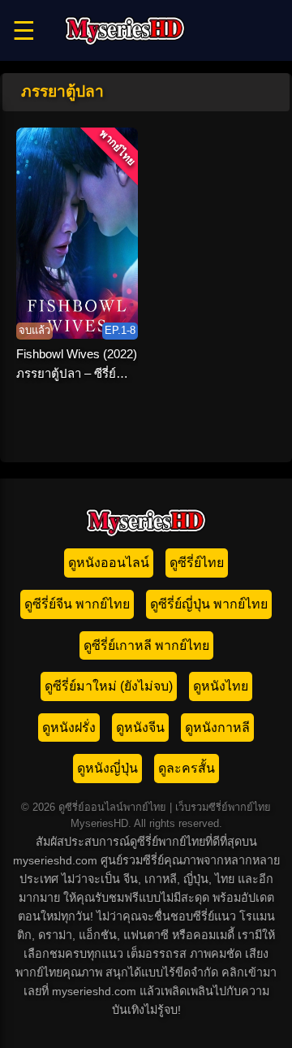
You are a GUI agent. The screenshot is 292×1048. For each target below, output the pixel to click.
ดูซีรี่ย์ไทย (197, 562)
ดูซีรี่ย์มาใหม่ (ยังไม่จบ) (109, 686)
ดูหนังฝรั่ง (69, 727)
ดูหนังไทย (220, 686)
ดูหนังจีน (140, 727)
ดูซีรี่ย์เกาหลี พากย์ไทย (146, 645)
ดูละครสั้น (186, 768)
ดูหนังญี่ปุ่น (107, 768)
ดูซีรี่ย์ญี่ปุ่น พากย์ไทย (209, 604)
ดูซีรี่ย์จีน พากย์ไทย (77, 604)
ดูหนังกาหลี (217, 727)
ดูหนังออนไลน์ (108, 562)
